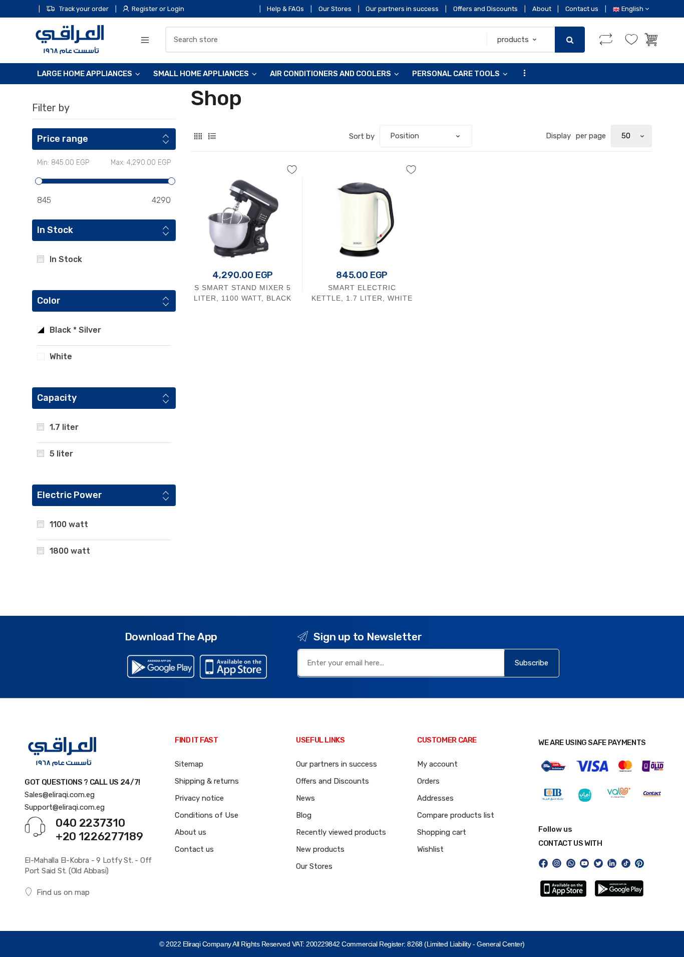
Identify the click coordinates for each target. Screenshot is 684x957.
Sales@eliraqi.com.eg (60, 794)
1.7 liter (64, 427)
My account (437, 764)
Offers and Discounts (485, 9)
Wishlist (430, 849)
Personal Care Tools (456, 73)
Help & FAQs (285, 9)
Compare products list (455, 815)
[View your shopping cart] (651, 39)
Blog (303, 815)
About (541, 9)
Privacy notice (199, 798)
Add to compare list (245, 350)
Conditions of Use (206, 815)
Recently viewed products (341, 832)
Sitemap (189, 764)
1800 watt (70, 551)
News (305, 798)
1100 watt (69, 524)
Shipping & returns (207, 781)
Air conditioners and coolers (330, 73)
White (61, 356)
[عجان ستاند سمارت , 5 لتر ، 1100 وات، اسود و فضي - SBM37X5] (243, 216)
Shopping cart (441, 832)
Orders (428, 781)
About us (190, 832)
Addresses (435, 798)
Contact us (581, 9)
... (522, 72)
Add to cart (242, 328)
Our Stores (335, 9)
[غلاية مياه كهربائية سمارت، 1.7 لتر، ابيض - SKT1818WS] (362, 216)
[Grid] (198, 136)
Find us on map (63, 892)
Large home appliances (84, 73)
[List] (212, 136)
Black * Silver (75, 330)
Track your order (84, 9)
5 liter (61, 453)
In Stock (66, 259)
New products (320, 849)
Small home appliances (201, 73)
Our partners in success (402, 9)
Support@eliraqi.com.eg (65, 807)
